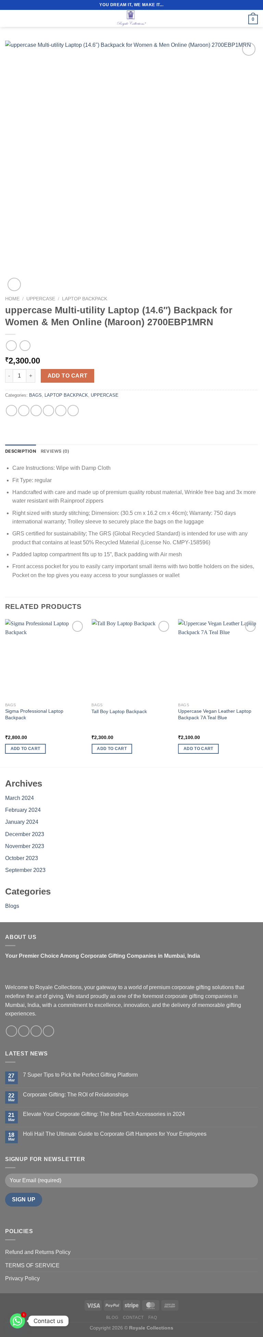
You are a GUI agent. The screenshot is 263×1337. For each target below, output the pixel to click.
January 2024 (21, 822)
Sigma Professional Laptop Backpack (34, 714)
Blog (112, 1317)
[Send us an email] (36, 1031)
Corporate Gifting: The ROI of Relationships (75, 1094)
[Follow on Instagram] (23, 1031)
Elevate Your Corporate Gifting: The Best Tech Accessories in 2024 (104, 1114)
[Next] (257, 692)
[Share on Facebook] (23, 410)
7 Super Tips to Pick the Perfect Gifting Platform (80, 1075)
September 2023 (25, 870)
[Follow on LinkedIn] (48, 1031)
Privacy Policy (22, 1278)
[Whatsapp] (17, 1320)
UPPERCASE (40, 298)
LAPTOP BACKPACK (84, 298)
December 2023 (24, 834)
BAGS (35, 395)
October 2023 (21, 858)
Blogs (12, 906)
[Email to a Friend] (48, 410)
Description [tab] (20, 451)
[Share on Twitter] (36, 410)
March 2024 (19, 798)
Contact (133, 1317)
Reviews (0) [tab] (55, 451)
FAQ (152, 1317)
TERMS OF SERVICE (32, 1265)
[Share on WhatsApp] (11, 410)
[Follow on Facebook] (11, 1031)
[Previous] (5, 692)
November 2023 (24, 846)
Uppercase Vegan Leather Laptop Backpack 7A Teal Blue (214, 714)
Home (12, 298)
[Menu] (9, 18)
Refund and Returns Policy (38, 1252)
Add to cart (68, 376)
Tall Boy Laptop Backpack (119, 711)
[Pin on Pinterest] (60, 410)
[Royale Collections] (131, 18)
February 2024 (23, 810)
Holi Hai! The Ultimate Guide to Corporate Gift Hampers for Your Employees (114, 1134)
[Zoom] (14, 284)
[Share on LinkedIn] (73, 410)
